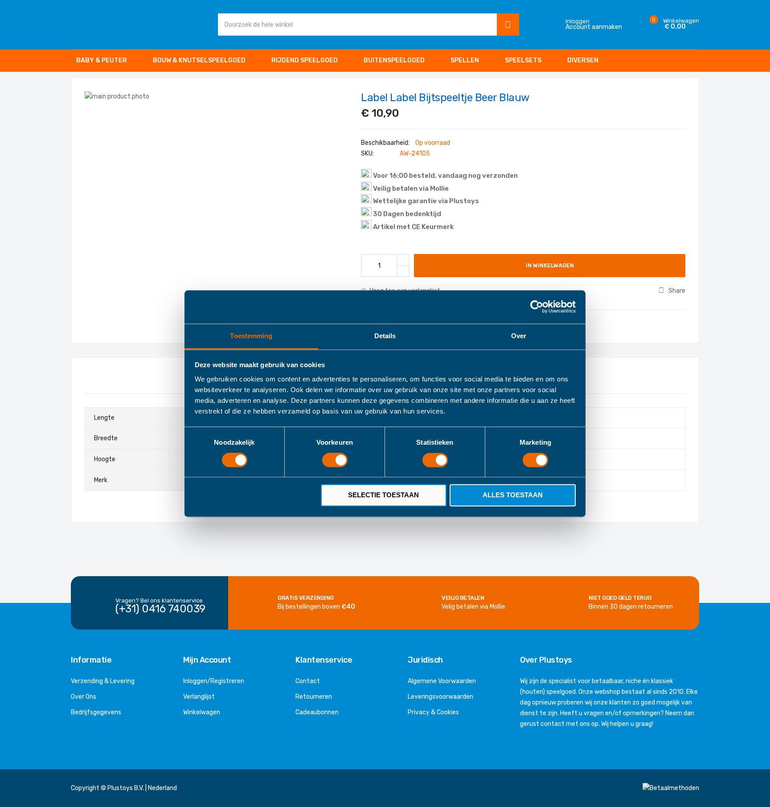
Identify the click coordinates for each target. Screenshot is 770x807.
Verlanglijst (199, 696)
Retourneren (313, 696)
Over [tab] (518, 336)
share (676, 291)
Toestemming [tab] (251, 336)
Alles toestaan (513, 495)
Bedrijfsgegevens (96, 712)
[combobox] (355, 24)
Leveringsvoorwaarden (440, 696)
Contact (307, 681)
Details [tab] (385, 336)
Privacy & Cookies (433, 712)
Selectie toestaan (383, 495)
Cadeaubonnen (317, 712)
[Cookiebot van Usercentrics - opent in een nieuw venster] (537, 306)
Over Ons (83, 696)
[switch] (335, 461)
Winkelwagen (201, 712)
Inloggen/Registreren (213, 681)
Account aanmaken (593, 27)
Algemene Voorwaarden (442, 681)
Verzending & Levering (103, 681)
